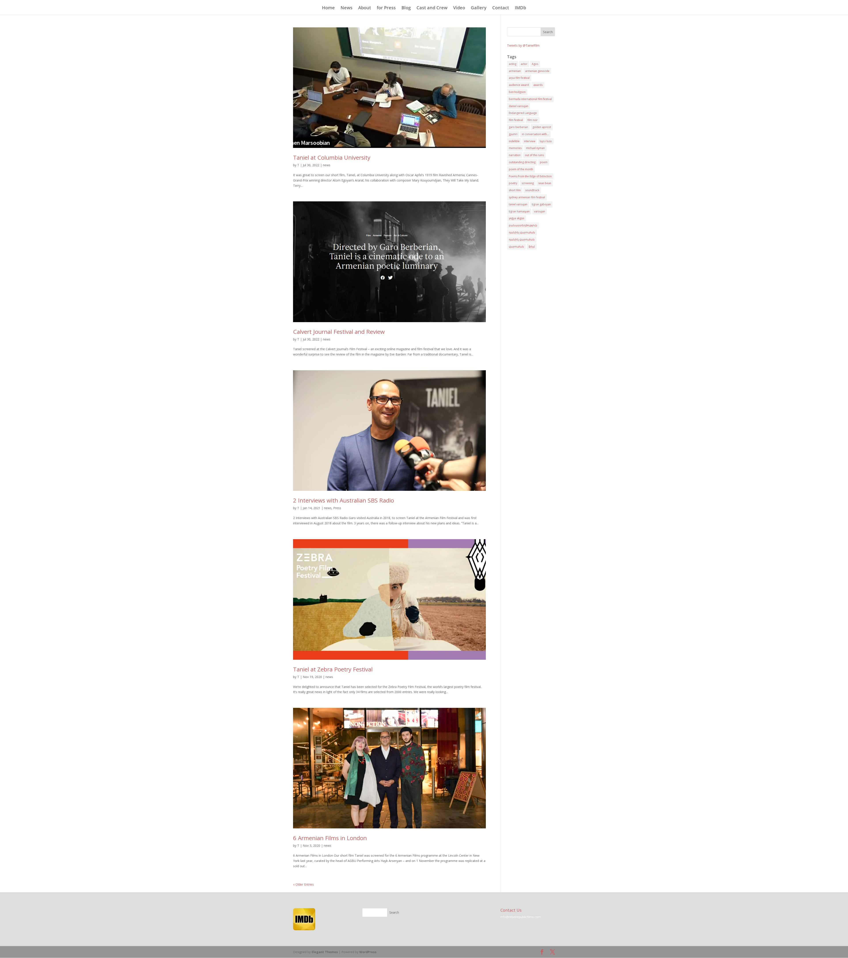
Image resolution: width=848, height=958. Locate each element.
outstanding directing (522, 162)
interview (529, 141)
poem (543, 162)
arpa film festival (519, 78)
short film (515, 190)
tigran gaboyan (541, 204)
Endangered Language (523, 113)
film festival (516, 120)
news (326, 165)
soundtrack (532, 190)
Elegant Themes (325, 952)
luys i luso (546, 141)
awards (538, 85)
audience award (519, 85)
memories (515, 148)
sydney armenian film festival (527, 197)
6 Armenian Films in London (330, 838)
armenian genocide (537, 71)
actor (524, 64)
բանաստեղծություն (523, 225)
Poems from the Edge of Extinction (530, 176)
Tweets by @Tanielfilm (523, 45)
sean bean (544, 183)
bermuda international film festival (530, 99)
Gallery (478, 8)
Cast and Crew (431, 8)
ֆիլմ (531, 246)
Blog (406, 8)
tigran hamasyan (519, 211)
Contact (500, 8)
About (364, 8)
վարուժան (516, 246)
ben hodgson (517, 92)
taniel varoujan (518, 204)
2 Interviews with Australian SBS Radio (343, 500)
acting (512, 64)
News (346, 8)
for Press (386, 8)
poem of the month (521, 169)
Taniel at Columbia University (331, 157)
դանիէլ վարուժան (522, 239)
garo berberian (518, 127)
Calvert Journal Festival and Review (339, 332)
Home (328, 8)
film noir (532, 120)
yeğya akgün (516, 218)
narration (515, 155)
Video (459, 8)
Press (337, 508)
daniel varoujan (518, 106)
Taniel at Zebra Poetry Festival (333, 669)
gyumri (513, 134)
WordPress (368, 952)
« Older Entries (303, 884)
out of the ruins (534, 155)
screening (528, 183)
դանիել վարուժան (522, 232)
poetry (513, 183)
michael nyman (535, 148)
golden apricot (541, 127)
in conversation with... (535, 134)
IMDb (520, 8)
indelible (514, 141)
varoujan (539, 211)
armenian (515, 71)
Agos (535, 64)
